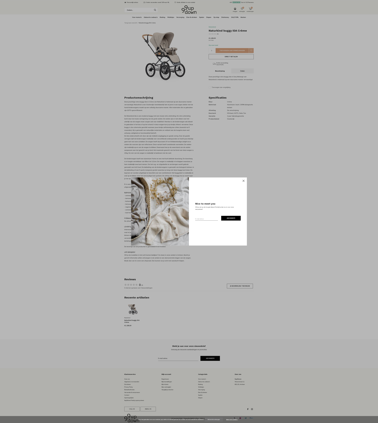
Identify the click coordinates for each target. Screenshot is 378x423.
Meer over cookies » (232, 419)
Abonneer (231, 218)
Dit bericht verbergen (214, 419)
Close (243, 180)
